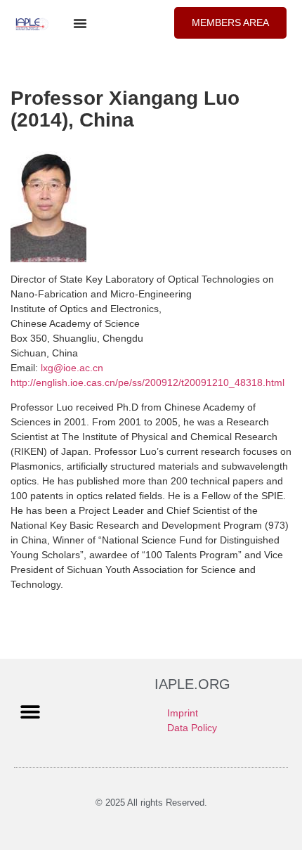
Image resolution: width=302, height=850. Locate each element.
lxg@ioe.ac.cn (72, 367)
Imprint (182, 713)
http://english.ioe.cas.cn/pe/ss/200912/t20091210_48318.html (147, 382)
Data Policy (192, 727)
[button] (80, 23)
